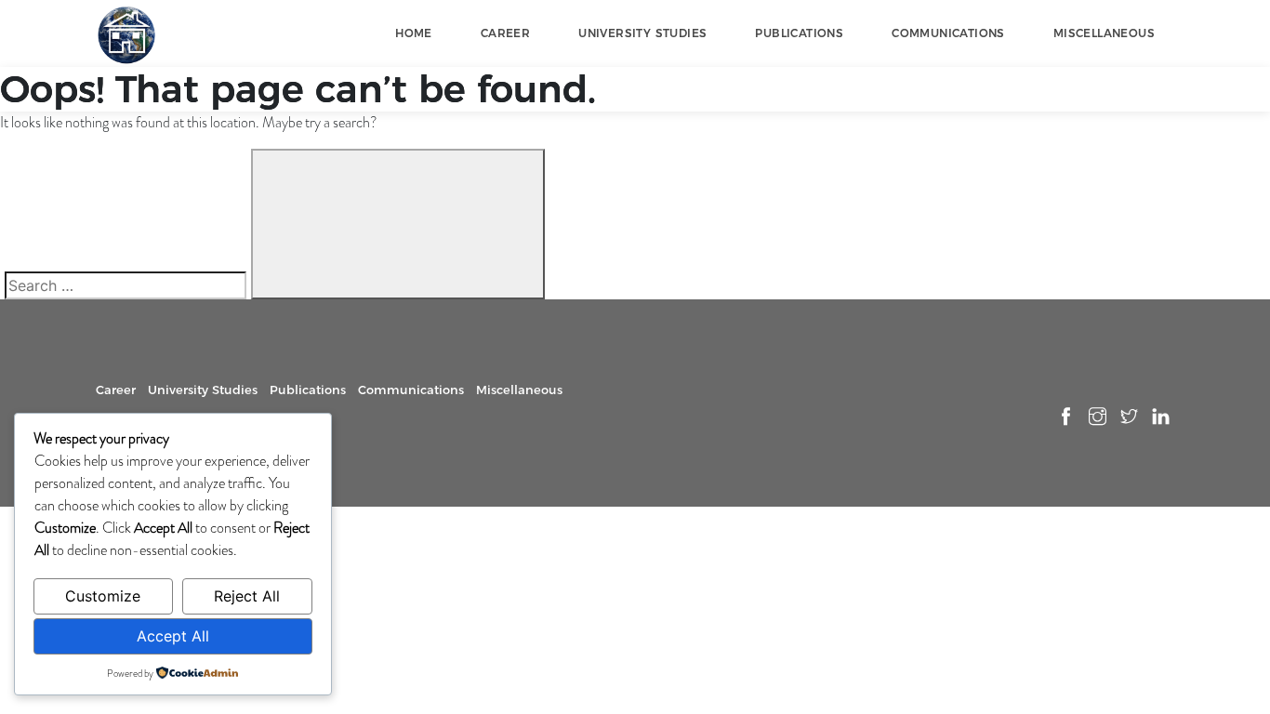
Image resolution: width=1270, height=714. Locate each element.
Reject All (247, 596)
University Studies (642, 33)
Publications (799, 33)
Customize (102, 596)
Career (505, 33)
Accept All (173, 636)
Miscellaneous (1104, 33)
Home (413, 33)
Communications (948, 33)
